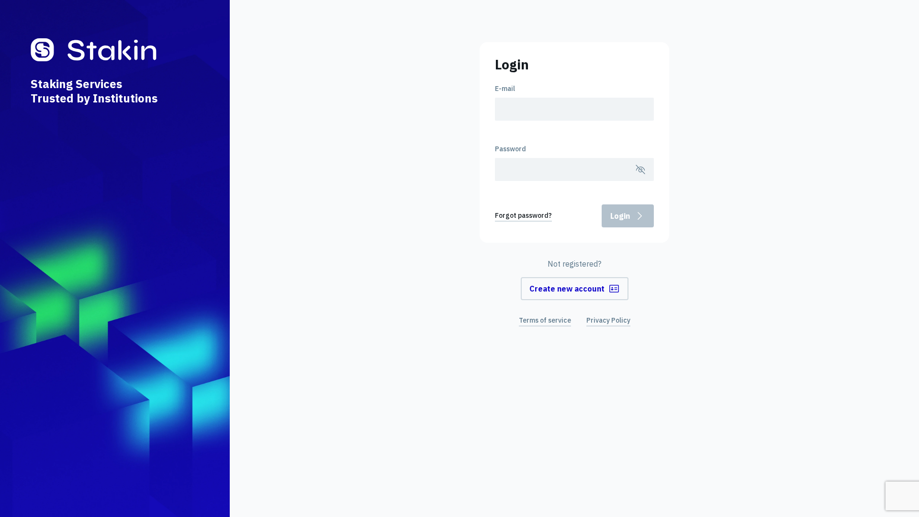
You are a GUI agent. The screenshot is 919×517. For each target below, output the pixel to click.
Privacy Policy (608, 320)
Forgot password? (523, 215)
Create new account (567, 288)
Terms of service (545, 320)
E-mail (505, 88)
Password (510, 149)
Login (620, 216)
